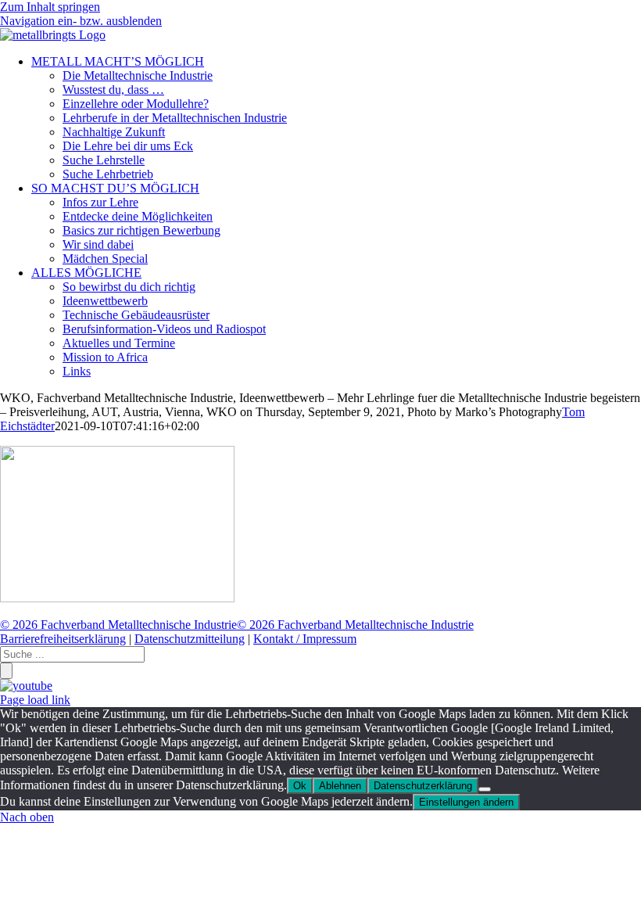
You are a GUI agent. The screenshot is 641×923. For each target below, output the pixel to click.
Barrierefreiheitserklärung (63, 638)
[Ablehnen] (484, 789)
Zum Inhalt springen (50, 6)
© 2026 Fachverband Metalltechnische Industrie (118, 624)
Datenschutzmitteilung (189, 638)
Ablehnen (340, 786)
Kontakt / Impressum (304, 638)
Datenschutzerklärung (423, 786)
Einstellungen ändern (466, 802)
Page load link (35, 699)
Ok (299, 786)
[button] (81, 20)
